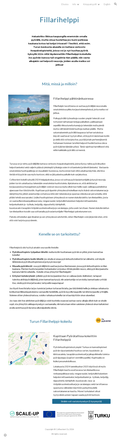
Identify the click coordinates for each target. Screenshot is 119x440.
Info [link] (74, 4)
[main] (59, 19)
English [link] (107, 4)
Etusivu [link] (64, 4)
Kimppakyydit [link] (90, 4)
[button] (115, 4)
